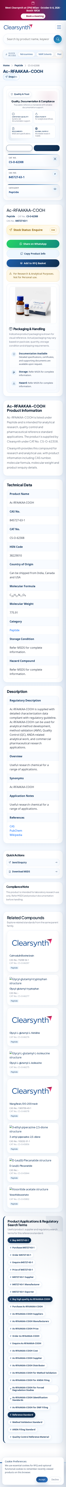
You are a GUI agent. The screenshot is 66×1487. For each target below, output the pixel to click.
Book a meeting (35, 16)
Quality (48, 148)
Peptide (19, 65)
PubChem (16, 830)
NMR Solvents (45, 54)
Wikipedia (16, 835)
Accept (42, 1479)
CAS (12, 826)
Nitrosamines (26, 54)
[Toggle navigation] (59, 27)
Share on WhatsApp (35, 243)
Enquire (13, 76)
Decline (55, 1479)
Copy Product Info (35, 253)
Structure (20, 148)
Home (6, 65)
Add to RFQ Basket (35, 263)
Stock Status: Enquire (28, 230)
